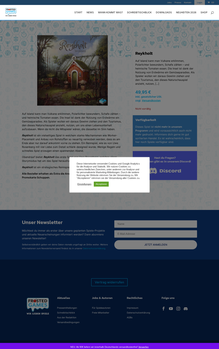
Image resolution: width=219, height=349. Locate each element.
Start (78, 12)
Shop (204, 12)
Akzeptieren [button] (101, 184)
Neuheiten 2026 (186, 12)
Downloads (164, 12)
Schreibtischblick (139, 12)
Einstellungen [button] (84, 184)
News (90, 12)
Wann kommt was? (110, 12)
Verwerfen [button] (143, 347)
